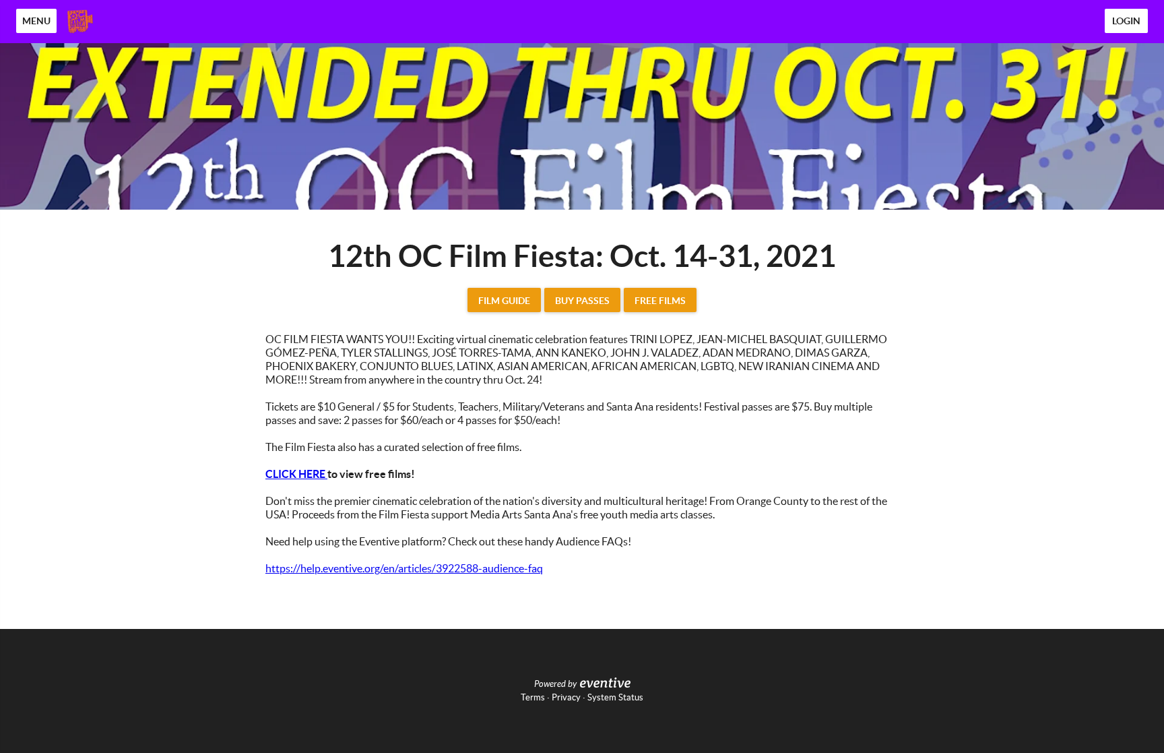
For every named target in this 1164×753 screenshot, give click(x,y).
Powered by (555, 684)
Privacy (566, 697)
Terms (533, 697)
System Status (615, 697)
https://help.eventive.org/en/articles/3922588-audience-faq (404, 568)
